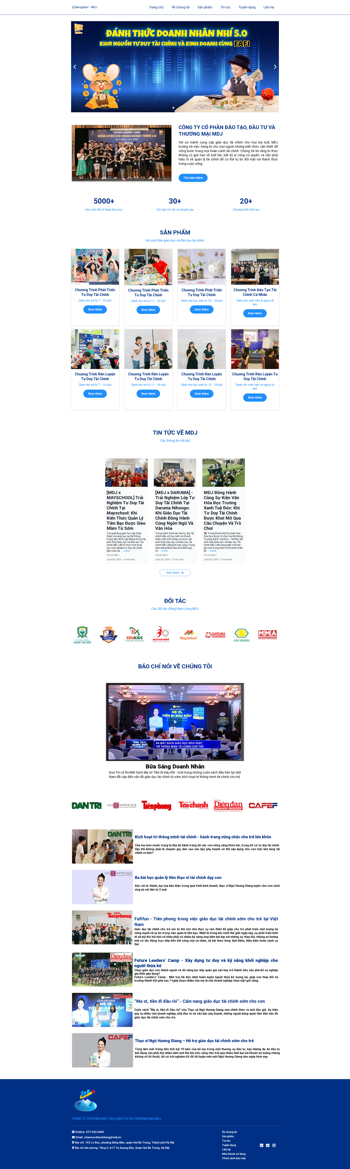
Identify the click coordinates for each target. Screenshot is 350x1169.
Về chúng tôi (181, 7)
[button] (126, 510)
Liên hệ (269, 7)
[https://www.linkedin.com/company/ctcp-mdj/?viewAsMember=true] (262, 1145)
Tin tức (225, 7)
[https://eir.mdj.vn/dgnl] (175, 66)
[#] (274, 1145)
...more (126, 550)
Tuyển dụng (247, 7)
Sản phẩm (205, 7)
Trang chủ (156, 7)
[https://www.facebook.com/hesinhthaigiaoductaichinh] (268, 1145)
